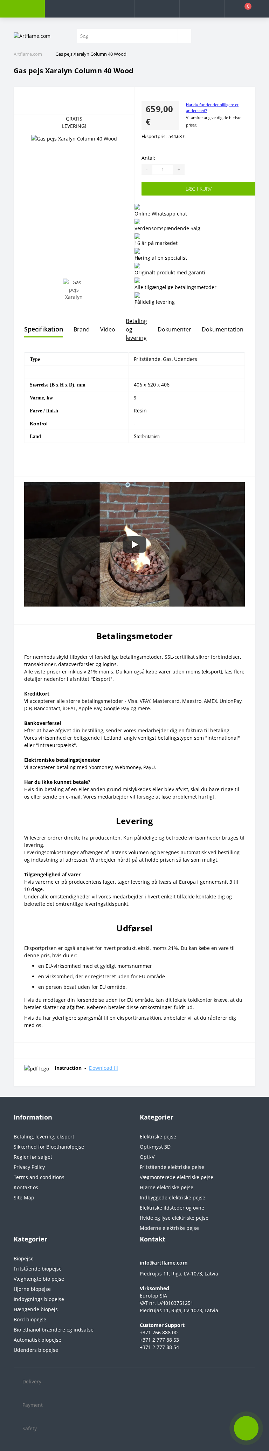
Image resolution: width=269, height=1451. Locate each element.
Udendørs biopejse (36, 1350)
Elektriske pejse (158, 1136)
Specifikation (43, 329)
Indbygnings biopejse (39, 1299)
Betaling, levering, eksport (44, 1136)
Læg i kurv (199, 188)
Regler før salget (33, 1157)
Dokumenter (174, 329)
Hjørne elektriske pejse (166, 1187)
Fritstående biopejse (38, 1268)
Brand (82, 329)
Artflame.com (28, 54)
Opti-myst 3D (155, 1146)
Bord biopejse (30, 1319)
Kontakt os (26, 1187)
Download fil (103, 1068)
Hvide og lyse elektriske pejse (174, 1217)
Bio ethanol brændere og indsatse (54, 1329)
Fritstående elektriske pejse (172, 1167)
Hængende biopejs (36, 1309)
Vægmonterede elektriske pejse (176, 1177)
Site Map (24, 1197)
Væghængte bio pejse (39, 1278)
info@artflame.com (163, 1262)
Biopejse (24, 1258)
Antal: (148, 158)
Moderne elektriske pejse (169, 1228)
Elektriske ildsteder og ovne (172, 1207)
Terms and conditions (39, 1177)
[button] (112, 9)
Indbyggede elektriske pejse (172, 1197)
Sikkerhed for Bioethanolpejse (49, 1146)
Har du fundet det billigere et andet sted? (212, 107)
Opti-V (147, 1157)
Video (107, 329)
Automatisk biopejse (37, 1339)
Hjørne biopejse (32, 1289)
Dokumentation (222, 329)
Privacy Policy (29, 1167)
